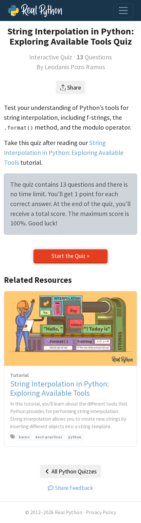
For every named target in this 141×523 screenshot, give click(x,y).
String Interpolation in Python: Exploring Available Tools (64, 152)
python (74, 437)
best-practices (48, 437)
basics (24, 437)
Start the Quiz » (70, 256)
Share (74, 87)
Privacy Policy (101, 512)
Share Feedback (74, 488)
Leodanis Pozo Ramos (75, 67)
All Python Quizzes (74, 471)
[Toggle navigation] (123, 10)
